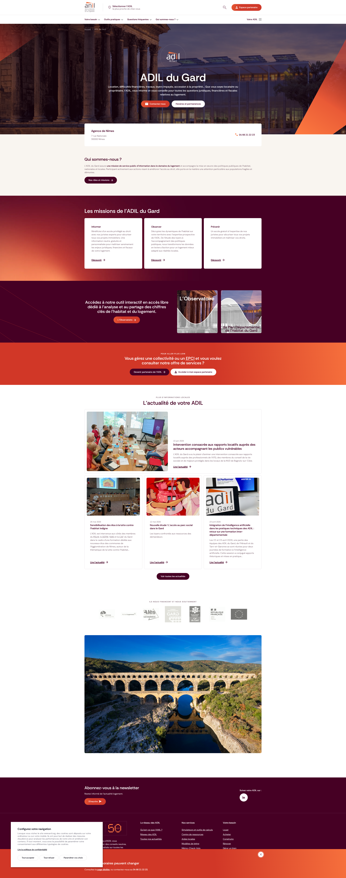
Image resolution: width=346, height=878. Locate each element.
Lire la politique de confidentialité (32, 849)
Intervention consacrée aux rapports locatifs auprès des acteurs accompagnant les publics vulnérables (214, 447)
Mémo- (191, 848)
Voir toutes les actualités (173, 576)
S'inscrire (93, 801)
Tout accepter (28, 857)
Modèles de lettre (190, 843)
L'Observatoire (125, 319)
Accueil (87, 29)
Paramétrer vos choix (73, 857)
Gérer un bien (229, 848)
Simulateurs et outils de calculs (197, 829)
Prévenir (215, 226)
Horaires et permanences (188, 103)
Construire (228, 839)
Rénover (227, 843)
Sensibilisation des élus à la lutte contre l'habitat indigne (112, 527)
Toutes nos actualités (151, 839)
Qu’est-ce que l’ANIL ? (151, 829)
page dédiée (103, 869)
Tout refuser (49, 857)
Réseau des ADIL (148, 834)
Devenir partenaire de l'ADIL (148, 372)
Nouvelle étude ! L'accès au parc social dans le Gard (171, 527)
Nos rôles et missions (99, 180)
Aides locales (188, 839)
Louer (226, 829)
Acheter (227, 834)
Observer (156, 226)
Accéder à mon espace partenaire (195, 372)
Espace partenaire (248, 7)
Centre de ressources (192, 834)
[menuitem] (92, 19)
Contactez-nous (158, 103)
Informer (96, 226)
